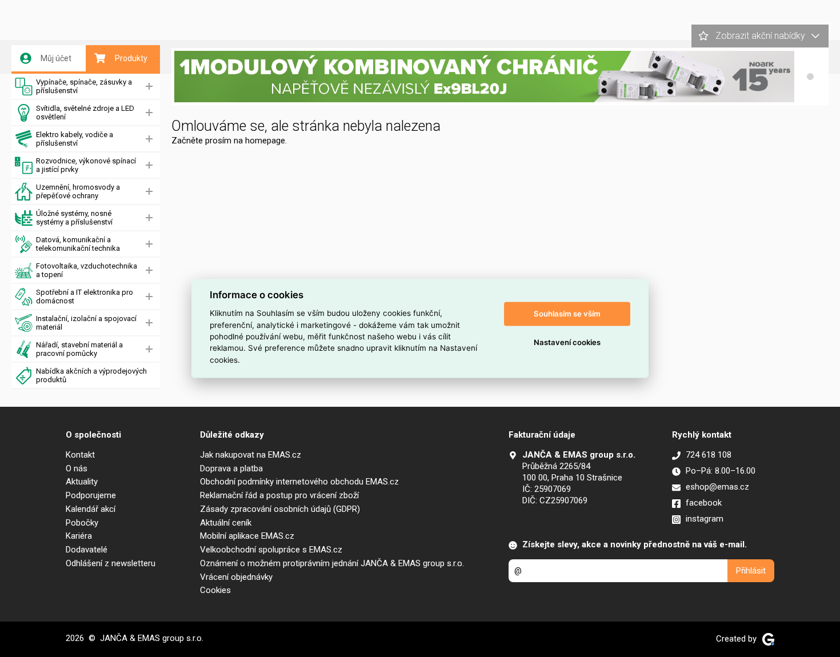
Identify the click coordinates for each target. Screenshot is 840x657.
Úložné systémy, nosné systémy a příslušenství (74, 217)
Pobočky (82, 523)
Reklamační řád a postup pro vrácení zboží (279, 495)
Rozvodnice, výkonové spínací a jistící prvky (86, 165)
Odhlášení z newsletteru (110, 563)
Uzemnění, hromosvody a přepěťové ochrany (78, 191)
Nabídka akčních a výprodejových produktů (91, 375)
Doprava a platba (231, 468)
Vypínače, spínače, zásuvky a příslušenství (84, 86)
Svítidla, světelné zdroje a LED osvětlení (85, 112)
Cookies (215, 590)
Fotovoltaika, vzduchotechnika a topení (86, 270)
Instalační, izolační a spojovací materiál (86, 322)
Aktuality (82, 481)
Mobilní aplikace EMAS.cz (247, 536)
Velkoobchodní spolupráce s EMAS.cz (271, 549)
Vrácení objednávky (236, 577)
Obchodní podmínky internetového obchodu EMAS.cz (299, 481)
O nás (76, 468)
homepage (265, 140)
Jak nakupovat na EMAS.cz (250, 455)
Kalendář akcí (90, 509)
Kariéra (79, 536)
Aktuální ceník (225, 523)
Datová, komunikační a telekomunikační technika (78, 244)
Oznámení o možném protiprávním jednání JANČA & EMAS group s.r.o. (332, 563)
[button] (810, 76)
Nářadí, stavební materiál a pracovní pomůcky (79, 349)
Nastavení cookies (567, 342)
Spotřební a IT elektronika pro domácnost (84, 296)
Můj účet (56, 58)
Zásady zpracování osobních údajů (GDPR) (280, 509)
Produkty (131, 58)
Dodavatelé (86, 549)
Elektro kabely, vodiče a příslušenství (74, 138)
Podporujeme (91, 495)
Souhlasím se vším (567, 313)
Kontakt (80, 455)
